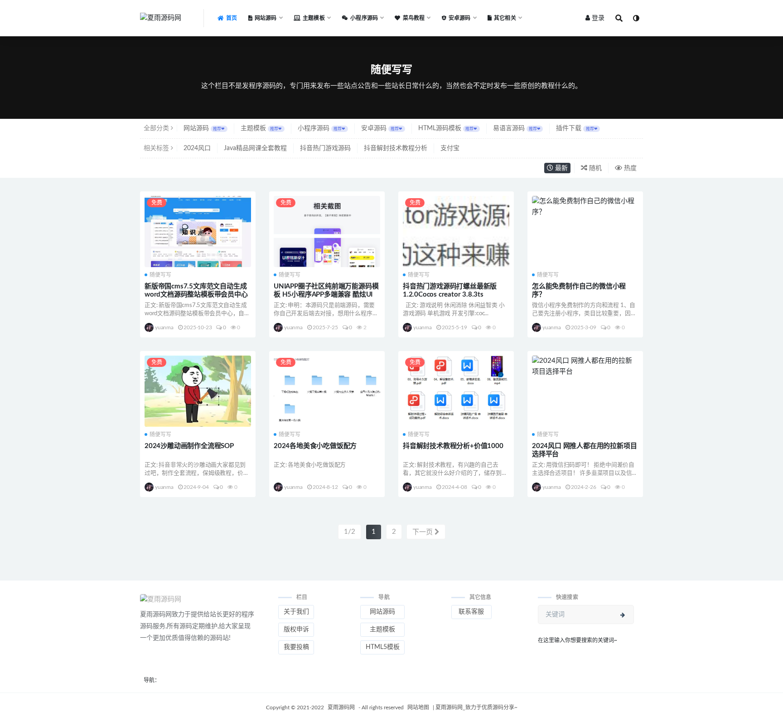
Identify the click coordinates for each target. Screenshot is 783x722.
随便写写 (160, 275)
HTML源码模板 (447, 128)
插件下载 (576, 128)
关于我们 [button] (296, 612)
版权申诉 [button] (296, 629)
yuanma (164, 327)
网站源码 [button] (382, 612)
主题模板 (261, 128)
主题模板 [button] (382, 629)
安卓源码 (381, 128)
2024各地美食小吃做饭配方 (315, 446)
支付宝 (449, 148)
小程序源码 (321, 128)
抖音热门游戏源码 (325, 148)
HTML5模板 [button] (383, 647)
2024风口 (197, 148)
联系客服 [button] (471, 612)
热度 (629, 168)
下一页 (423, 532)
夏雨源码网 (342, 707)
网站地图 (418, 707)
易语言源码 (517, 128)
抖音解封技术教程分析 (395, 148)
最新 (560, 168)
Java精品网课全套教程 (255, 148)
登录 (598, 18)
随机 (594, 168)
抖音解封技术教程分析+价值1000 (453, 446)
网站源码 (204, 128)
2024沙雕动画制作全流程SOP (189, 446)
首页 (231, 18)
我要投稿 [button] (296, 647)
